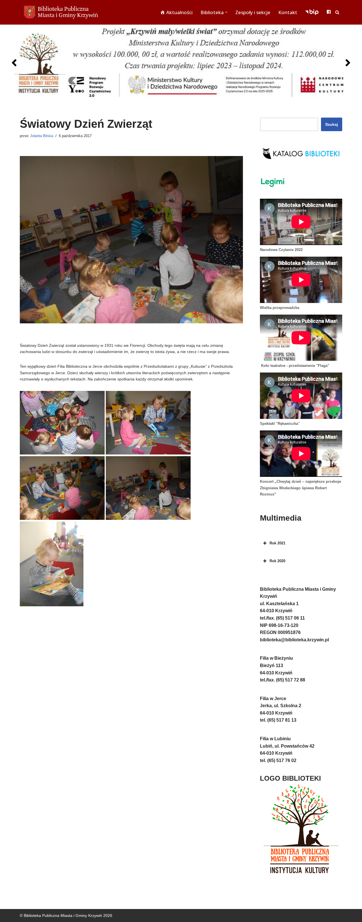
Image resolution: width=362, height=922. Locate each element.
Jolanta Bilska (41, 136)
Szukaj (331, 124)
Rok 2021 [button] (277, 543)
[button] (226, 12)
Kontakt (287, 12)
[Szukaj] (337, 12)
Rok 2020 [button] (277, 561)
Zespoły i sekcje (252, 12)
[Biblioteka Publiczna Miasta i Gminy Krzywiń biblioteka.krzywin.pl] (62, 12)
